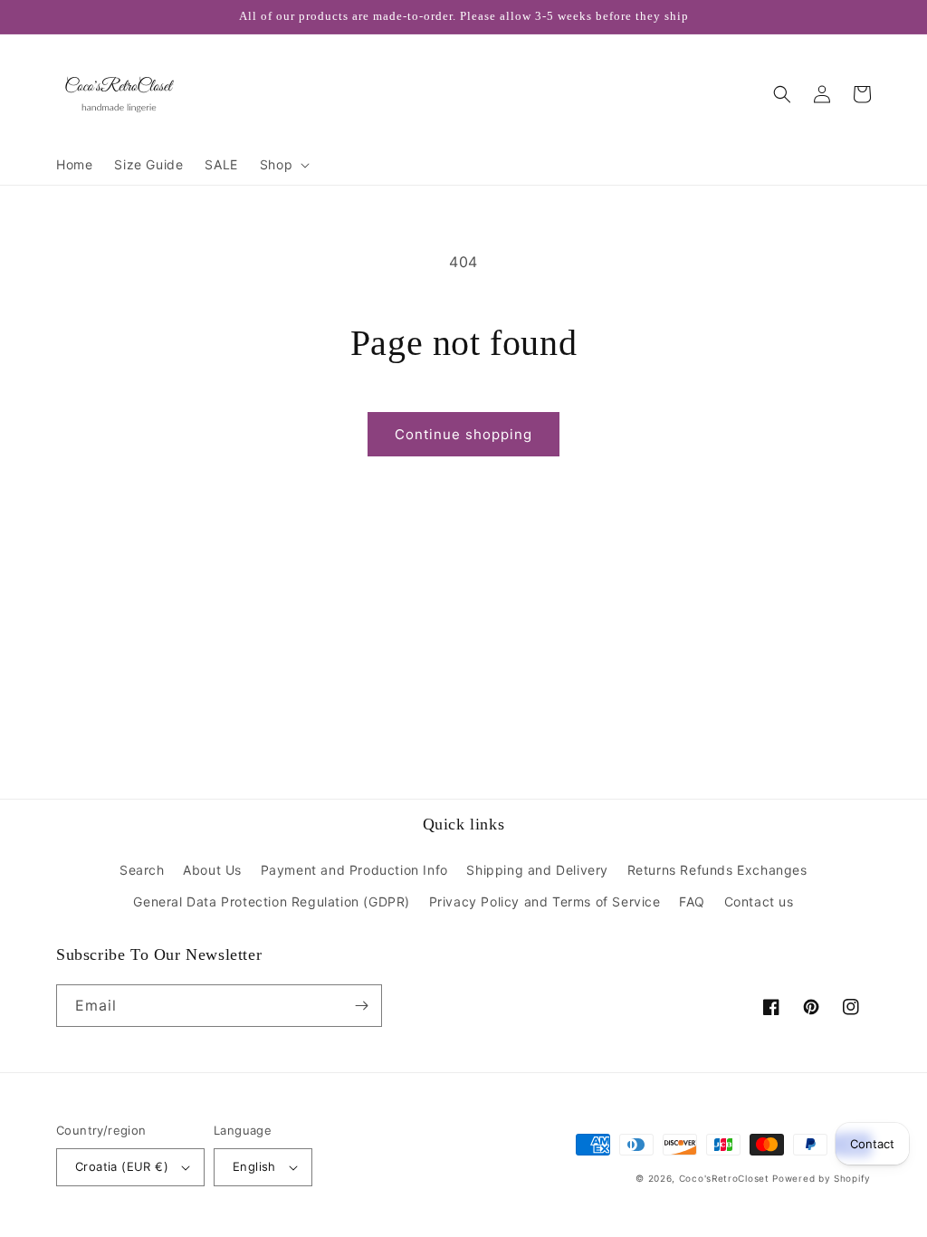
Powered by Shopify (821, 1178)
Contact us (759, 901)
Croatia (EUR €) (121, 1166)
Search (142, 869)
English (254, 1166)
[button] (283, 165)
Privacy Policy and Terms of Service (545, 901)
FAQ (692, 901)
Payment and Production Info (354, 869)
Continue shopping (463, 434)
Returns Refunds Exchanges (717, 869)
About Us (212, 869)
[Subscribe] (361, 1005)
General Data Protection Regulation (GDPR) (271, 901)
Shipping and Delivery (537, 869)
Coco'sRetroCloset (724, 1178)
